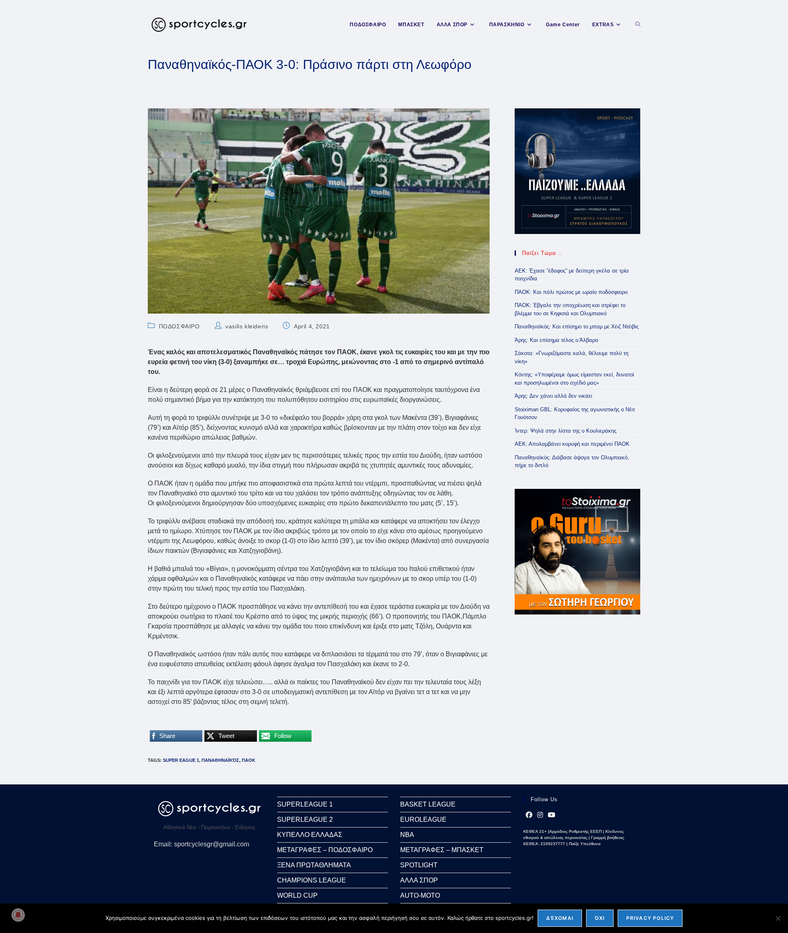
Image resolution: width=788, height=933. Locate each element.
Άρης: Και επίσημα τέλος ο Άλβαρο (556, 340)
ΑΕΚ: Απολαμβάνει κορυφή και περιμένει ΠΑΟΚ (572, 444)
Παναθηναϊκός (220, 760)
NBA (407, 834)
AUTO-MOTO (420, 895)
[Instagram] (540, 815)
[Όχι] (778, 918)
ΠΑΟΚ (248, 760)
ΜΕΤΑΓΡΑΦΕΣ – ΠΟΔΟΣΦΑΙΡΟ (325, 849)
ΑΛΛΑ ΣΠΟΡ (419, 880)
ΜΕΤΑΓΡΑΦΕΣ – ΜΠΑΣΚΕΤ (441, 849)
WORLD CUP (297, 895)
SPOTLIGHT (419, 865)
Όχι (600, 918)
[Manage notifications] (18, 915)
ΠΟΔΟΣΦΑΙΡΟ (179, 326)
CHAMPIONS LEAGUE (311, 880)
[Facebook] (529, 815)
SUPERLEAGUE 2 (305, 819)
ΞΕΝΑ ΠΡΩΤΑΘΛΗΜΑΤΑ (314, 865)
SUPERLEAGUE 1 (305, 804)
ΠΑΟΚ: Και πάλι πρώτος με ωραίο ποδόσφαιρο (571, 292)
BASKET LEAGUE (428, 804)
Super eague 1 (181, 760)
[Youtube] (551, 815)
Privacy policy (650, 918)
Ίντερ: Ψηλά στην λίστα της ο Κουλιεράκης (565, 431)
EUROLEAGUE (423, 819)
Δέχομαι (559, 918)
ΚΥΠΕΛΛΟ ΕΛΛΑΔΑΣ (309, 834)
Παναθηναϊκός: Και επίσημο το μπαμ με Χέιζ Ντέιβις (577, 326)
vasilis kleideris (246, 326)
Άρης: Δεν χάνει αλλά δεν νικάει (553, 396)
